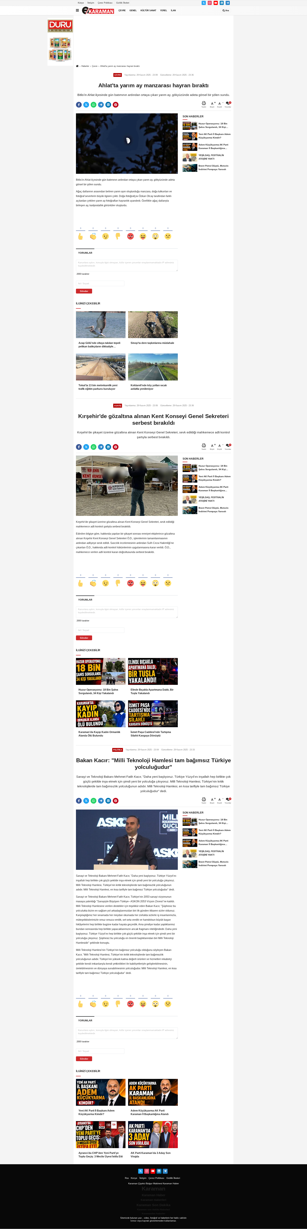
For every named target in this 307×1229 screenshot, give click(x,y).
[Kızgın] (130, 231)
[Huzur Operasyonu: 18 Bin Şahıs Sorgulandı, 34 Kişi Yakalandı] (101, 671)
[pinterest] (115, 105)
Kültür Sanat (148, 10)
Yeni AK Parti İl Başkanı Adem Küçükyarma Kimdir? (96, 1112)
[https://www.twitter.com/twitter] (204, 3)
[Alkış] (93, 231)
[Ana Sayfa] (77, 66)
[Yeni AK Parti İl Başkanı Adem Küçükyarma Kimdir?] (101, 1092)
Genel (133, 10)
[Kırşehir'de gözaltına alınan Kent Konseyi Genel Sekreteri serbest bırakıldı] (127, 485)
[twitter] (86, 105)
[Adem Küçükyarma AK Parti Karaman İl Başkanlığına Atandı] (153, 1092)
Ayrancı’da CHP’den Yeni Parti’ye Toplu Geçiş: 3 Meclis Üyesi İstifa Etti (101, 1155)
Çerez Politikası (105, 3)
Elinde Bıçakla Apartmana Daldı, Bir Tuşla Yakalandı (152, 691)
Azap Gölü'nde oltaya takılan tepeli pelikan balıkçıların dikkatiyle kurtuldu (99, 345)
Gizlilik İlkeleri (122, 3)
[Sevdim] (105, 231)
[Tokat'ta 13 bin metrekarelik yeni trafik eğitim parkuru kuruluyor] (101, 366)
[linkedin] (108, 105)
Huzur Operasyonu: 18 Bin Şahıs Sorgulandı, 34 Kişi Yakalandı (98, 691)
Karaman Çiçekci (136, 1183)
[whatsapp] (93, 105)
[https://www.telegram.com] (228, 3)
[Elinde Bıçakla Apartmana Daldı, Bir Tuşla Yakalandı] (153, 671)
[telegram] (101, 105)
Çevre (122, 10)
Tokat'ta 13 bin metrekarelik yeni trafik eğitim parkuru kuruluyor (98, 387)
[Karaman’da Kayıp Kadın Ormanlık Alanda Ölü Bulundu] (101, 713)
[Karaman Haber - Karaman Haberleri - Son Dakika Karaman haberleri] (98, 10)
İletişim (90, 3)
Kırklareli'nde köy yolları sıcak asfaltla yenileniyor (149, 387)
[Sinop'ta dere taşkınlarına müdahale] (153, 324)
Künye (81, 3)
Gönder (84, 291)
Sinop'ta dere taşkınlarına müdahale (152, 343)
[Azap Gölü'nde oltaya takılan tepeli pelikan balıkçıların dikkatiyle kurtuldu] (101, 324)
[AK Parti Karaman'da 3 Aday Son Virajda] (153, 1134)
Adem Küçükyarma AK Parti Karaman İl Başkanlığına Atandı (150, 1112)
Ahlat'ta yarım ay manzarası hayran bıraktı (120, 66)
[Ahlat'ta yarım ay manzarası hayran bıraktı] (127, 143)
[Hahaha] (143, 231)
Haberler (85, 66)
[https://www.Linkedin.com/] (222, 3)
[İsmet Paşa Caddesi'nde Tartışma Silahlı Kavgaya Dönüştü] (153, 713)
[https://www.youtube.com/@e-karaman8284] (216, 3)
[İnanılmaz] (155, 231)
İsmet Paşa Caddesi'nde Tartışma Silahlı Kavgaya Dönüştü (151, 734)
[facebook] (79, 105)
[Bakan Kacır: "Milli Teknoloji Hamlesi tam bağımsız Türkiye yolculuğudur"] (127, 839)
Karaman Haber (171, 1183)
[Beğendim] (80, 231)
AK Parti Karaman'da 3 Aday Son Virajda (151, 1155)
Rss (127, 1178)
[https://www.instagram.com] (210, 3)
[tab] (85, 253)
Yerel (163, 10)
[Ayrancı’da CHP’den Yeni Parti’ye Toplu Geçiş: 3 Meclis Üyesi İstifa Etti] (101, 1134)
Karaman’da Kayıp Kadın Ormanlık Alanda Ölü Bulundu (99, 734)
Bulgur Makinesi (154, 1183)
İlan (173, 10)
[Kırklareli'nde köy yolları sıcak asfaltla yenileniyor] (153, 366)
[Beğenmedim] (118, 231)
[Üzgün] (168, 231)
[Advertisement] (153, 39)
